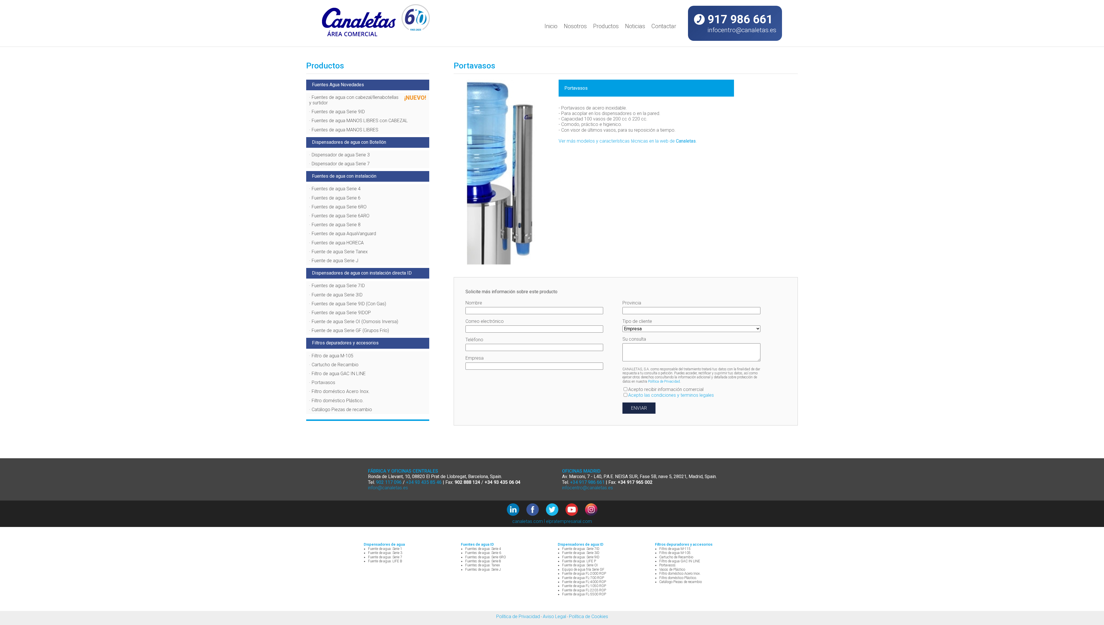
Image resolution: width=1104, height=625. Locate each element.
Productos (606, 26)
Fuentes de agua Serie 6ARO (340, 215)
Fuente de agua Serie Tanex (340, 251)
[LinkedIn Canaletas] (516, 510)
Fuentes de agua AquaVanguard (344, 233)
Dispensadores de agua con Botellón (349, 142)
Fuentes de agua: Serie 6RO (485, 557)
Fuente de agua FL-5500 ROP (584, 594)
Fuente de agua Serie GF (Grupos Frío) (350, 330)
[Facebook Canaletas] (536, 510)
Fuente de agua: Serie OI (580, 565)
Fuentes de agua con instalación (344, 176)
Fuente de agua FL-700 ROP (583, 578)
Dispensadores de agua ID (580, 544)
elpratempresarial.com (569, 521)
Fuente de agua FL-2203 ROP (584, 590)
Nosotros (575, 26)
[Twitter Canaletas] (556, 510)
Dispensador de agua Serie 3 (341, 155)
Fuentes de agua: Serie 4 (483, 549)
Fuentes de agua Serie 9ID (338, 111)
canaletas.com (527, 521)
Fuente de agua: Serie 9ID (580, 557)
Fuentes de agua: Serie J (483, 570)
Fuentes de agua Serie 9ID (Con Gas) (349, 303)
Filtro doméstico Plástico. (338, 400)
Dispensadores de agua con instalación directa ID (362, 273)
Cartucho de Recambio (335, 364)
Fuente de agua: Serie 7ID (580, 549)
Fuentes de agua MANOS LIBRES (345, 130)
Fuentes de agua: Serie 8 (483, 561)
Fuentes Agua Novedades (338, 84)
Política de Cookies (588, 616)
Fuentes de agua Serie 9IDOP (341, 312)
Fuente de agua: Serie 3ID (580, 553)
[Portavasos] (502, 173)
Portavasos (323, 382)
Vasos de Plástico (672, 570)
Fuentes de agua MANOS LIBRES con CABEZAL (360, 120)
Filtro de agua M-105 (332, 355)
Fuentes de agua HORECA (338, 243)
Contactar (663, 26)
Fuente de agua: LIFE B (385, 561)
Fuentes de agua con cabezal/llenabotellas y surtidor (353, 100)
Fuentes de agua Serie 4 (336, 188)
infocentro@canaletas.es (742, 30)
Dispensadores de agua (384, 544)
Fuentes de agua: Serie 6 (483, 553)
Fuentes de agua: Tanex (482, 565)
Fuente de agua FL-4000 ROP (584, 582)
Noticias (635, 26)
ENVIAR (639, 408)
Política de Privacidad (664, 381)
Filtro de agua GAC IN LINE (339, 373)
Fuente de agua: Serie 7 (385, 557)
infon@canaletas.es (388, 487)
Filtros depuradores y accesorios (345, 343)
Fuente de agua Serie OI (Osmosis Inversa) (355, 321)
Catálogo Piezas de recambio (342, 409)
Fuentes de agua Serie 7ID (338, 285)
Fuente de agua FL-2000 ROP (584, 574)
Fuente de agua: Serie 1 (385, 549)
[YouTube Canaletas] (575, 510)
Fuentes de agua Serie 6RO (339, 207)
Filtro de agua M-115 (675, 549)
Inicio (551, 26)
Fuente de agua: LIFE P (579, 561)
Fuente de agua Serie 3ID (337, 295)
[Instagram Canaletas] (591, 510)
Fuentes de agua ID (477, 544)
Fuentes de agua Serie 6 (336, 198)
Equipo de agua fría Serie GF (583, 570)
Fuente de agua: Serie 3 (385, 553)
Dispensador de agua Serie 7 (341, 163)
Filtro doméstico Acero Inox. (341, 391)
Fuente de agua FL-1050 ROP (584, 586)
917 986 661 (740, 19)
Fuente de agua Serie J (335, 260)
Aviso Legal (554, 616)
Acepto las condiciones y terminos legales (671, 395)
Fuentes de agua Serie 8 (336, 224)
